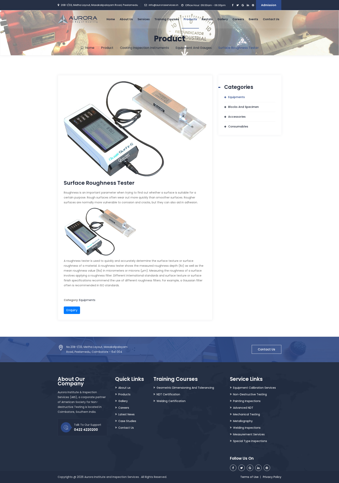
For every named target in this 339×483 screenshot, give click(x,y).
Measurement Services (249, 434)
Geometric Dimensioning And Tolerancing (185, 388)
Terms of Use (249, 477)
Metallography (243, 421)
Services (144, 19)
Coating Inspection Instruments (144, 47)
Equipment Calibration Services (254, 388)
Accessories (237, 117)
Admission (268, 5)
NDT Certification (168, 394)
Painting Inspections (247, 401)
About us (124, 388)
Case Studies (127, 421)
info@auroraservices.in (163, 5)
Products (190, 19)
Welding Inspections (247, 428)
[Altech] (78, 19)
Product (107, 47)
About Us (126, 19)
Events (253, 19)
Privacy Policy (272, 477)
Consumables (238, 126)
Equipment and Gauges (194, 47)
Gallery (222, 19)
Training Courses (166, 19)
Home (111, 19)
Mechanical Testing (246, 414)
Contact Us (271, 19)
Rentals (207, 19)
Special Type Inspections (250, 441)
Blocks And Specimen (243, 107)
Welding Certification (171, 401)
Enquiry (71, 310)
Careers (238, 19)
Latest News (126, 414)
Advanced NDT (243, 408)
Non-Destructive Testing (250, 394)
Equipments (87, 300)
